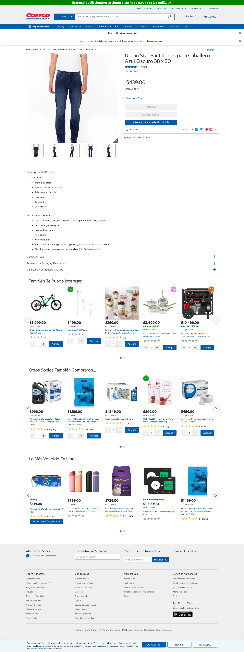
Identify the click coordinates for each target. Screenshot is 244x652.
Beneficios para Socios (134, 587)
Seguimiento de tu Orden (184, 578)
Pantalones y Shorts (87, 49)
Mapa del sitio (32, 613)
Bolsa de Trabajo (33, 609)
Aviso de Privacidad (34, 600)
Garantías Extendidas (84, 618)
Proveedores (31, 592)
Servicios (173, 26)
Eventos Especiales (83, 587)
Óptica (127, 26)
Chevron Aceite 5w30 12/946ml (119, 419)
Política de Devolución (182, 587)
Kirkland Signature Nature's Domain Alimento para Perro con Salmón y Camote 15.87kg (83, 422)
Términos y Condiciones (36, 596)
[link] (196, 129)
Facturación (158, 26)
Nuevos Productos (83, 613)
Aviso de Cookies (33, 605)
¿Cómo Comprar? (82, 578)
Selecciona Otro (134, 98)
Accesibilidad (32, 618)
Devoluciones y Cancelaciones (186, 583)
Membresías (75, 26)
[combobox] (64, 16)
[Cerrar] (240, 33)
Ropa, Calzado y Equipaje (44, 49)
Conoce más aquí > (156, 41)
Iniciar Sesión (189, 16)
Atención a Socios (180, 592)
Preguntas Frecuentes (36, 587)
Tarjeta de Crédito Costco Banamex (139, 592)
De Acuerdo (154, 644)
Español (195, 8)
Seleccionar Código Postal (46, 521)
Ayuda (126, 596)
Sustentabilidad (33, 578)
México (212, 8)
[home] (38, 16)
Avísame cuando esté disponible (150, 122)
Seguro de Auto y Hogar (85, 605)
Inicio (28, 49)
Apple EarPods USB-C (77, 330)
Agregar (56, 343)
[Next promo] (216, 320)
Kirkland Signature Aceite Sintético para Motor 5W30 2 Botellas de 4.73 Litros (45, 422)
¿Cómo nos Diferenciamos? (38, 583)
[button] (171, 16)
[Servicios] (179, 26)
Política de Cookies (35, 648)
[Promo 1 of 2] (120, 358)
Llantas (90, 26)
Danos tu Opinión (82, 609)
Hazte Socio (129, 583)
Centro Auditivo (82, 596)
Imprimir (211, 49)
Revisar (179, 644)
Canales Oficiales (184, 551)
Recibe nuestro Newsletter (142, 551)
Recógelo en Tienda (109, 26)
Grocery (60, 26)
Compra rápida (150, 114)
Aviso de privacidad (110, 629)
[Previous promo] (28, 320)
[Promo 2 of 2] (123, 358)
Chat (187, 26)
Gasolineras (142, 26)
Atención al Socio (38, 551)
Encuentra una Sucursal (91, 551)
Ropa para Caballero (67, 49)
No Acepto (205, 644)
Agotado (151, 106)
